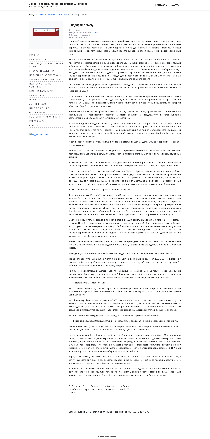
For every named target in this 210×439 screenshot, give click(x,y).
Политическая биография (45, 75)
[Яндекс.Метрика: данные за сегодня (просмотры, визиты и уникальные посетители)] (38, 134)
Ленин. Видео (37, 103)
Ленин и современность (44, 79)
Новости (34, 99)
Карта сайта (37, 121)
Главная (34, 55)
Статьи (96, 32)
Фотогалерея (37, 112)
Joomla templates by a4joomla (105, 436)
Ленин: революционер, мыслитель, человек (58, 4)
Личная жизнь (38, 59)
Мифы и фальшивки (41, 91)
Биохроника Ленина (41, 70)
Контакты (161, 5)
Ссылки (34, 125)
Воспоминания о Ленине (45, 116)
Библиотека (36, 95)
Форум (175, 5)
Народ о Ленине (39, 108)
